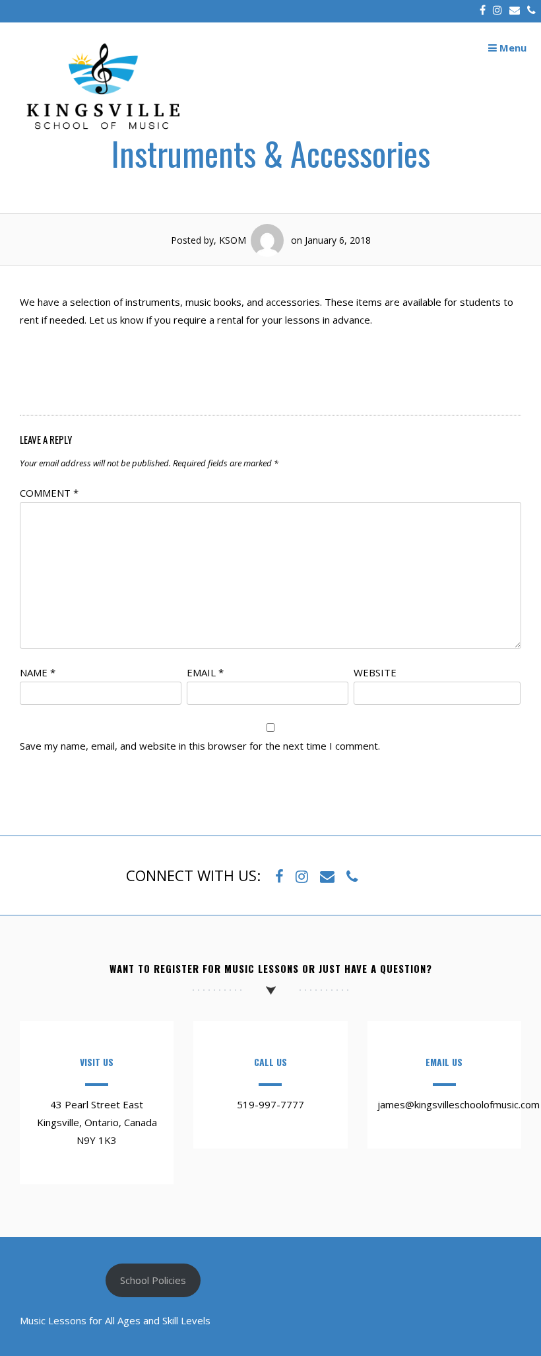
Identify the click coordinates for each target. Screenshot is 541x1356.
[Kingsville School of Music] (102, 135)
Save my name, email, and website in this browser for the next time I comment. (200, 745)
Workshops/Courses (140, 377)
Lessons (401, 377)
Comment (49, 492)
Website (375, 672)
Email (205, 672)
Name (37, 672)
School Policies (153, 1280)
